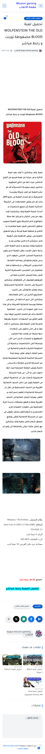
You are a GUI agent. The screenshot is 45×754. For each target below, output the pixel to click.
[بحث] (4, 6)
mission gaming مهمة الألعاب (26, 51)
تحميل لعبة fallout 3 (13, 670)
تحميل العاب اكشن (33, 18)
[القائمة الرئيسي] (40, 6)
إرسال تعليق (32, 718)
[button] (31, 619)
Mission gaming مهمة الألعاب (26, 5)
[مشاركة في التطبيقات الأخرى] (9, 619)
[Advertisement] (22, 85)
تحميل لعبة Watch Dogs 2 (34, 671)
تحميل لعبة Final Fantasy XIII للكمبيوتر (33, 693)
